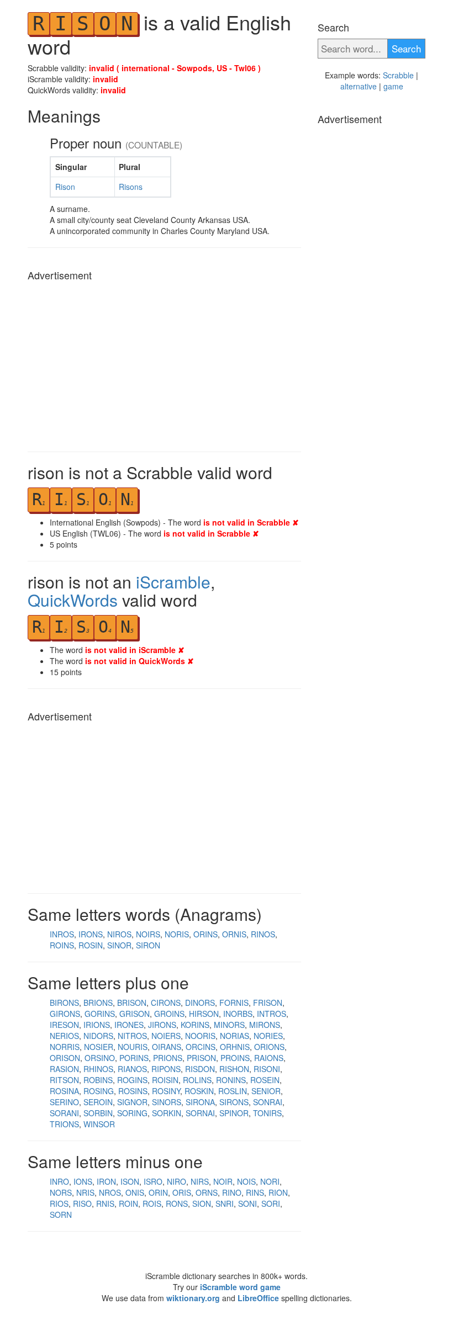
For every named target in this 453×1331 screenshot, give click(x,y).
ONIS (134, 1192)
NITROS (132, 1035)
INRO (59, 1181)
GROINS (169, 1013)
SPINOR (234, 1112)
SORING (132, 1112)
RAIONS (268, 1057)
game (393, 86)
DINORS (200, 1002)
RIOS (59, 1203)
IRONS (90, 934)
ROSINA (64, 1090)
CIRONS (166, 1002)
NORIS (177, 934)
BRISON (131, 1002)
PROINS (235, 1057)
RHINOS (98, 1068)
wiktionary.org (193, 1297)
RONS (177, 1203)
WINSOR (99, 1124)
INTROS (271, 1013)
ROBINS (98, 1079)
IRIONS (96, 1024)
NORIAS (234, 1035)
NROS (110, 1192)
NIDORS (98, 1035)
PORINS (134, 1057)
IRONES (129, 1024)
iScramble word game (240, 1286)
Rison (65, 186)
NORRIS (65, 1046)
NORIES (268, 1035)
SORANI (64, 1112)
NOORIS (200, 1035)
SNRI (224, 1203)
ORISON (65, 1057)
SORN (61, 1214)
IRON (106, 1181)
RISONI (267, 1068)
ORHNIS (235, 1046)
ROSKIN (199, 1090)
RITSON (64, 1079)
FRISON (267, 1002)
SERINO (64, 1101)
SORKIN (166, 1112)
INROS (62, 934)
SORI (270, 1203)
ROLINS (197, 1079)
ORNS (207, 1192)
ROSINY (166, 1090)
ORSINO (100, 1057)
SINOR (119, 945)
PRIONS (167, 1057)
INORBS (237, 1013)
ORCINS (200, 1046)
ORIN (158, 1192)
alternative (358, 86)
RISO (82, 1203)
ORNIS (234, 934)
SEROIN (98, 1101)
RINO (231, 1192)
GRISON (134, 1013)
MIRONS (264, 1024)
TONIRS (267, 1112)
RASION (64, 1068)
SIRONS (234, 1101)
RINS (255, 1192)
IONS (82, 1181)
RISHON (234, 1068)
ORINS (205, 934)
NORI (270, 1181)
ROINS (62, 945)
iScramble (173, 581)
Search (406, 48)
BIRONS (64, 1002)
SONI (247, 1203)
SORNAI (200, 1112)
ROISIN (165, 1079)
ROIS (152, 1203)
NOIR (223, 1181)
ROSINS (133, 1090)
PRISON (201, 1057)
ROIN (128, 1203)
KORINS (195, 1024)
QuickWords (73, 600)
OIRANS (166, 1046)
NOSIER (98, 1046)
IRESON (64, 1024)
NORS (61, 1192)
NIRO (176, 1181)
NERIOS (64, 1035)
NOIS (246, 1181)
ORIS (181, 1192)
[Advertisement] (164, 363)
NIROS (119, 934)
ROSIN (90, 945)
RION (278, 1192)
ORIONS (269, 1046)
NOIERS (166, 1035)
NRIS (85, 1192)
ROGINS (132, 1079)
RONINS (231, 1079)
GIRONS (65, 1013)
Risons (131, 186)
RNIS (105, 1203)
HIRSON (204, 1013)
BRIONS (98, 1002)
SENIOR (266, 1090)
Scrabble (398, 75)
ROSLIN (232, 1090)
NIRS (200, 1181)
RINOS (263, 934)
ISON (129, 1181)
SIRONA (200, 1101)
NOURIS (133, 1046)
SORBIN (98, 1112)
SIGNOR (132, 1101)
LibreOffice (258, 1297)
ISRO (153, 1181)
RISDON (200, 1068)
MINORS (229, 1024)
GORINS (100, 1013)
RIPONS (166, 1068)
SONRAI (267, 1101)
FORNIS (234, 1002)
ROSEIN (265, 1079)
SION (201, 1203)
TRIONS (64, 1124)
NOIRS (148, 934)
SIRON (148, 945)
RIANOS (132, 1068)
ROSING (98, 1090)
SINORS (166, 1101)
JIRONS (162, 1024)
